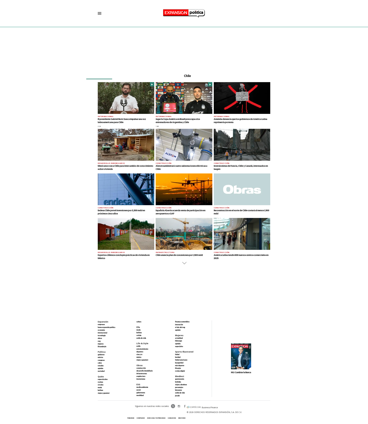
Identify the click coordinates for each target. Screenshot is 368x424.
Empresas (101, 324)
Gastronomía (179, 379)
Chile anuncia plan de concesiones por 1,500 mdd (179, 255)
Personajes (179, 387)
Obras (100, 338)
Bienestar (178, 390)
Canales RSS (172, 418)
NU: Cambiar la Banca (241, 372)
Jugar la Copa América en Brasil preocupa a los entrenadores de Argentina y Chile (178, 120)
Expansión (103, 321)
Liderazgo (178, 340)
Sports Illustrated (184, 351)
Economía (101, 330)
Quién (101, 376)
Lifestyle (178, 368)
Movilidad (140, 395)
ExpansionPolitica (184, 406)
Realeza (100, 382)
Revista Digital (180, 371)
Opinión (100, 368)
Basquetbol (179, 362)
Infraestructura (165, 252)
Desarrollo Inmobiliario (111, 163)
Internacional (106, 116)
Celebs (138, 335)
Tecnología (102, 335)
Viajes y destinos (181, 384)
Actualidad (179, 338)
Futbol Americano (181, 360)
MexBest (179, 376)
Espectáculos (103, 379)
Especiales (179, 346)
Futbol (177, 354)
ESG (99, 341)
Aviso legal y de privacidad (156, 418)
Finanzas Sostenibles (182, 321)
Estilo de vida (141, 338)
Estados (100, 365)
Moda (100, 387)
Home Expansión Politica (106, 327)
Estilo (138, 346)
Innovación (179, 324)
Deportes (139, 351)
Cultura (138, 321)
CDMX (100, 363)
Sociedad (101, 371)
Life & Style (142, 343)
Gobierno (101, 354)
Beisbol (178, 357)
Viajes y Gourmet (104, 393)
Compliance (141, 418)
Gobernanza (140, 392)
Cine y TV (139, 354)
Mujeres (100, 343)
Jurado (177, 395)
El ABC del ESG (180, 327)
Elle (138, 327)
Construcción (163, 163)
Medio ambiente (142, 387)
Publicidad (130, 418)
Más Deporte (179, 365)
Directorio (182, 418)
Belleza (100, 390)
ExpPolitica (173, 406)
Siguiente (184, 263)
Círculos (100, 384)
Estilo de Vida (180, 392)
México (100, 357)
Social (138, 390)
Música (138, 357)
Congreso (101, 360)
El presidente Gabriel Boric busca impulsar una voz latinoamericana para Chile (122, 120)
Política (102, 351)
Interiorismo (140, 379)
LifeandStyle (102, 346)
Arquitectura (140, 376)
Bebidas (178, 381)
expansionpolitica (179, 406)
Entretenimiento (142, 349)
